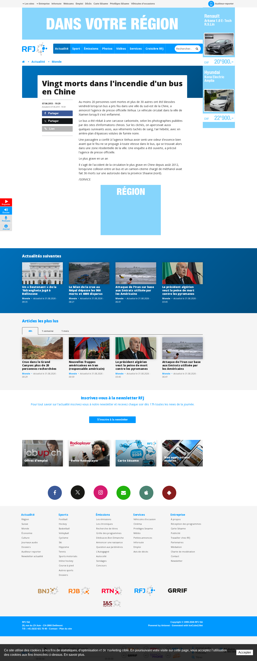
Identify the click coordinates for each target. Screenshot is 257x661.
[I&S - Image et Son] (112, 603)
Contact (175, 556)
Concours (101, 565)
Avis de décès (141, 551)
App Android (169, 493)
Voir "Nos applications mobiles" (139, 453)
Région (25, 519)
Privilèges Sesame (143, 528)
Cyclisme (63, 537)
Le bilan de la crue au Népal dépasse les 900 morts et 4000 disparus (86, 290)
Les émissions (103, 519)
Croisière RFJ (154, 48)
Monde (57, 62)
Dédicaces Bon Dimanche (110, 537)
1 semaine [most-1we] (47, 330)
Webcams (68, 3)
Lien (51, 128)
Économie (26, 533)
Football (63, 519)
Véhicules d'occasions (143, 3)
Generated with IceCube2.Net (187, 625)
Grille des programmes (108, 533)
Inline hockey (66, 561)
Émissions (91, 48)
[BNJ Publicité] (47, 591)
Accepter (244, 652)
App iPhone (146, 493)
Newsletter (177, 561)
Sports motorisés (68, 556)
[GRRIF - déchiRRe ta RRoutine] (177, 591)
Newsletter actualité (32, 556)
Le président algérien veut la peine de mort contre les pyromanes (178, 290)
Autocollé (101, 556)
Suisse (24, 524)
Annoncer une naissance (109, 542)
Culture (25, 537)
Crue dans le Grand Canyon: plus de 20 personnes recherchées (39, 365)
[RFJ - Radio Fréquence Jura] (145, 591)
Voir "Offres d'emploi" (186, 453)
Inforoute (56, 3)
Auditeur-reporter (224, 3)
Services (136, 48)
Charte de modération (183, 551)
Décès (88, 3)
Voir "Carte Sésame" (92, 453)
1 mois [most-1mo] (65, 330)
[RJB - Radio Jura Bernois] (79, 591)
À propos (176, 519)
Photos (107, 48)
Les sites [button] (29, 3)
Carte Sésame (101, 3)
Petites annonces (143, 537)
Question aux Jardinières (109, 547)
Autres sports (66, 570)
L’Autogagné (102, 551)
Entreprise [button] (44, 3)
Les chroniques (104, 524)
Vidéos (121, 48)
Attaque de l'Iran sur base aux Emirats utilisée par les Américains (134, 290)
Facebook (55, 493)
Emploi (79, 3)
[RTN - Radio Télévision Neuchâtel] (112, 591)
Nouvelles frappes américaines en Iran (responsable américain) (87, 365)
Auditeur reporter (31, 551)
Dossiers (26, 547)
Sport (76, 48)
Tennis (62, 551)
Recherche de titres (107, 528)
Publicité (175, 533)
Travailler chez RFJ (180, 537)
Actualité (61, 48)
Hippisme (64, 547)
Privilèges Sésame (119, 3)
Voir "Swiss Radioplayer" (46, 453)
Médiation (176, 547)
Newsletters (123, 493)
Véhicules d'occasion (145, 519)
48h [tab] (30, 330)
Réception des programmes (186, 524)
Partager (53, 113)
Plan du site (65, 628)
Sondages (101, 561)
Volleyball (64, 533)
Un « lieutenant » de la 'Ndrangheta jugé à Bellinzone (39, 290)
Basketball (64, 528)
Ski (60, 542)
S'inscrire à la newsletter (112, 419)
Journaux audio (29, 542)
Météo (137, 533)
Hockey (63, 524)
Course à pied (66, 565)
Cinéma (138, 524)
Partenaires (177, 542)
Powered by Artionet (159, 625)
